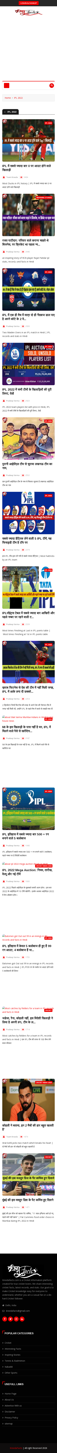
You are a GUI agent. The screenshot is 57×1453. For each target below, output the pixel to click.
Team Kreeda (12, 177)
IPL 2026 (48, 123)
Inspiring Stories (44, 198)
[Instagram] (16, 1320)
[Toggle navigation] (6, 85)
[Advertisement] (28, 50)
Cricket (48, 1010)
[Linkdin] (22, 1320)
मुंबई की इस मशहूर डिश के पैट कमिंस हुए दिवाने (27, 1200)
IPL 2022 (18, 97)
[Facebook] (4, 1320)
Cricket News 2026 (44, 866)
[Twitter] (10, 1320)
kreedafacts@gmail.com (18, 1310)
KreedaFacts (16, 1448)
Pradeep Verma (12, 251)
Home (8, 97)
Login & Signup (29, 3)
